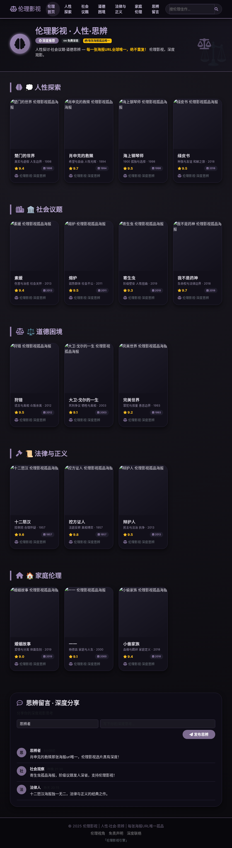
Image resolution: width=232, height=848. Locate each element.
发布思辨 (200, 734)
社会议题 (85, 9)
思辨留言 (155, 9)
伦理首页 (51, 9)
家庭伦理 (138, 9)
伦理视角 (98, 833)
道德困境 (101, 9)
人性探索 (68, 9)
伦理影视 (29, 8)
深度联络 (134, 833)
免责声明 (116, 833)
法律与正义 (120, 9)
